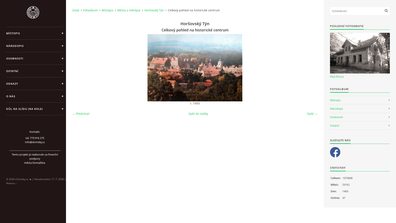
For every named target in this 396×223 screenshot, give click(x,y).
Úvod (75, 10)
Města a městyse (128, 10)
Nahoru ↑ (11, 183)
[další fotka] (311, 67)
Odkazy (12, 83)
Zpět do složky (198, 114)
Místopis (13, 33)
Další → (312, 114)
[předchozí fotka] (79, 67)
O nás (10, 96)
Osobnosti (14, 58)
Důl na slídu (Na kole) (24, 109)
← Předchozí (81, 114)
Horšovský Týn (154, 10)
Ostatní (12, 71)
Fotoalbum (90, 10)
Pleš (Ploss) (337, 76)
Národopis (15, 46)
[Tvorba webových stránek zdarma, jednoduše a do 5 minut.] (30, 179)
